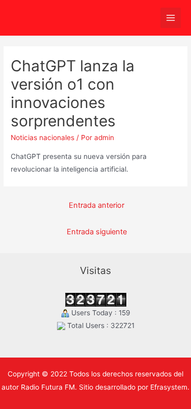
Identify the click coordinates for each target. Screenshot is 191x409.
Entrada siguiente (97, 231)
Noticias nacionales (42, 137)
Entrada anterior (96, 205)
